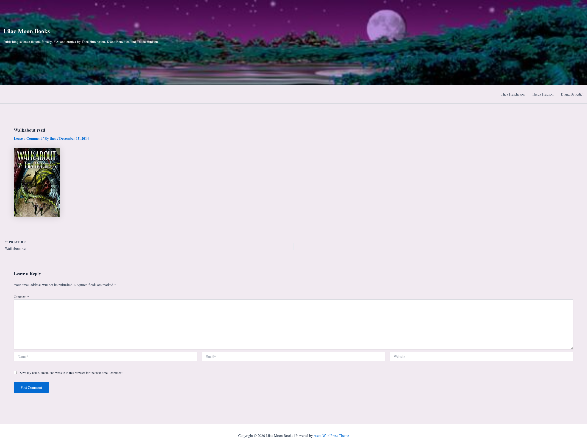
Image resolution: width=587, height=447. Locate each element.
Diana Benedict (572, 94)
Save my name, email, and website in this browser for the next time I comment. (71, 372)
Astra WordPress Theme (331, 435)
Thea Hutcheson (513, 94)
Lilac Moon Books (26, 31)
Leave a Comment (28, 138)
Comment (21, 296)
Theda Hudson (543, 94)
